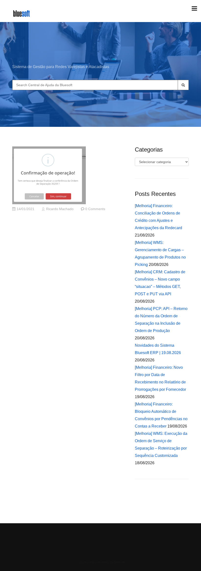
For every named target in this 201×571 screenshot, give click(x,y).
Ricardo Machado (60, 209)
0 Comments (95, 209)
